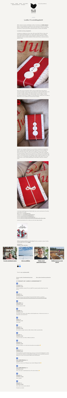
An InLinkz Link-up (19, 244)
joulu (21, 272)
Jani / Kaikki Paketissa (21, 360)
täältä (29, 242)
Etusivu (12, 3)
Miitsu (17, 319)
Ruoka (20, 3)
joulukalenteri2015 (26, 272)
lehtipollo (18, 310)
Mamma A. (18, 350)
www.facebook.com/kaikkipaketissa (29, 214)
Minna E (18, 294)
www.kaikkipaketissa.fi (26, 213)
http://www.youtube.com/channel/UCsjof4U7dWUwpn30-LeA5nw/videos (33, 218)
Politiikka (25, 3)
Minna (16, 3)
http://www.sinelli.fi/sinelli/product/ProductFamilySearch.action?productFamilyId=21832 (31, 298)
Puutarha (23, 4)
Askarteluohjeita (16, 4)
